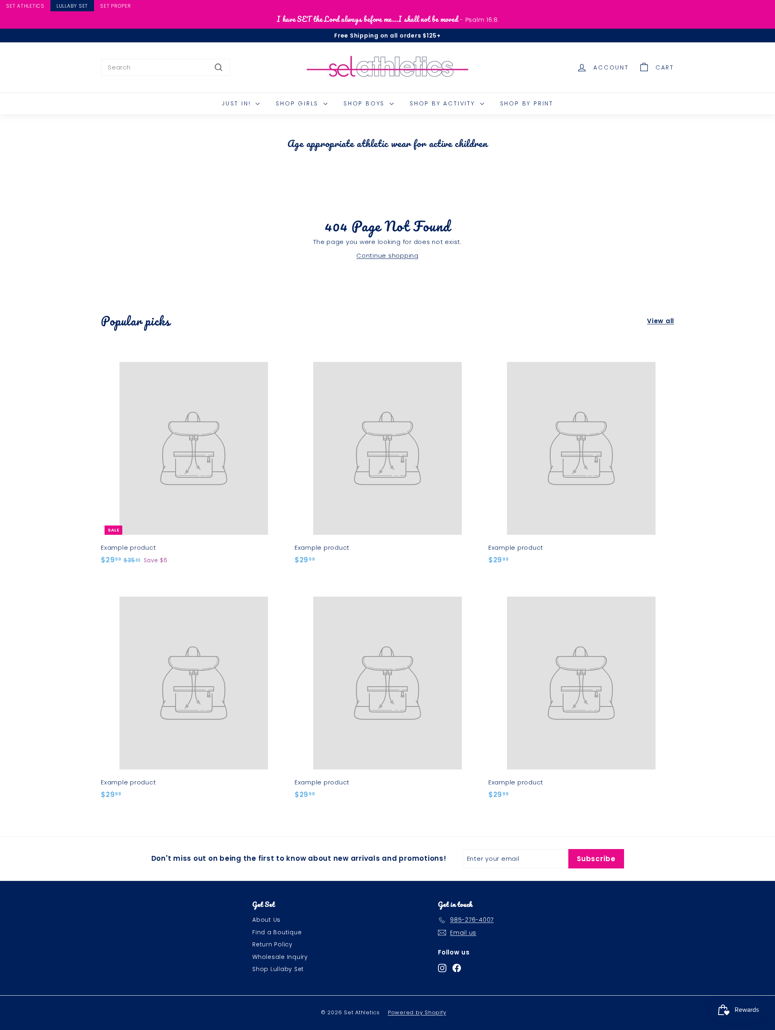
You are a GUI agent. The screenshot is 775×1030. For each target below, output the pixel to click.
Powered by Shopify (417, 1012)
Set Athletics (25, 5)
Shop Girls (298, 103)
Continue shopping (387, 255)
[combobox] (165, 67)
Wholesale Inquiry (280, 957)
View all (660, 321)
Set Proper (115, 5)
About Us (266, 920)
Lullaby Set (72, 5)
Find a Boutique (277, 932)
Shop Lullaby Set (278, 969)
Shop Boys (366, 103)
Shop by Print (526, 103)
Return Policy (272, 944)
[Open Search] (771, 7)
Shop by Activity (444, 103)
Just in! (237, 103)
